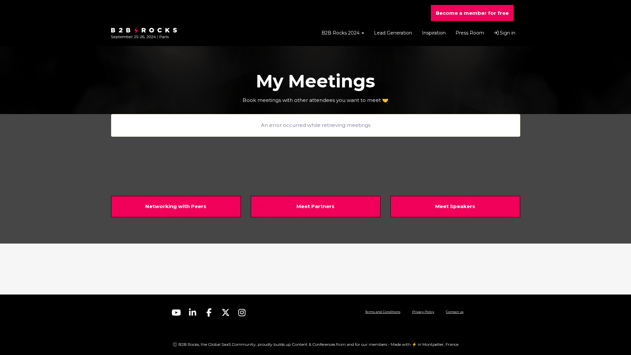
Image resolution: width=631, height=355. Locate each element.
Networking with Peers (175, 206)
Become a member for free (472, 13)
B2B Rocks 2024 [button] (341, 33)
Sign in (507, 33)
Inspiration (434, 33)
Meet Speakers (455, 206)
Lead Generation (393, 33)
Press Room (470, 33)
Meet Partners (315, 206)
